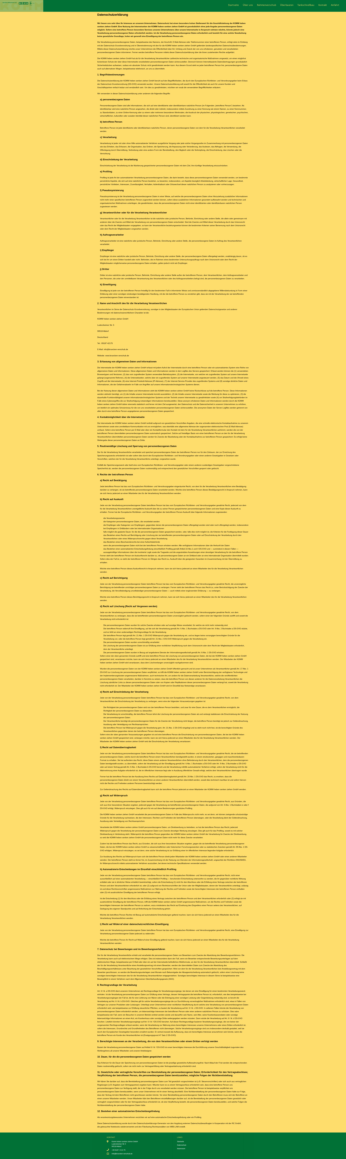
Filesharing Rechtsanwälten (154, 1127)
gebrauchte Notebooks (110, 1127)
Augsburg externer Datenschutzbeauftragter (193, 1123)
